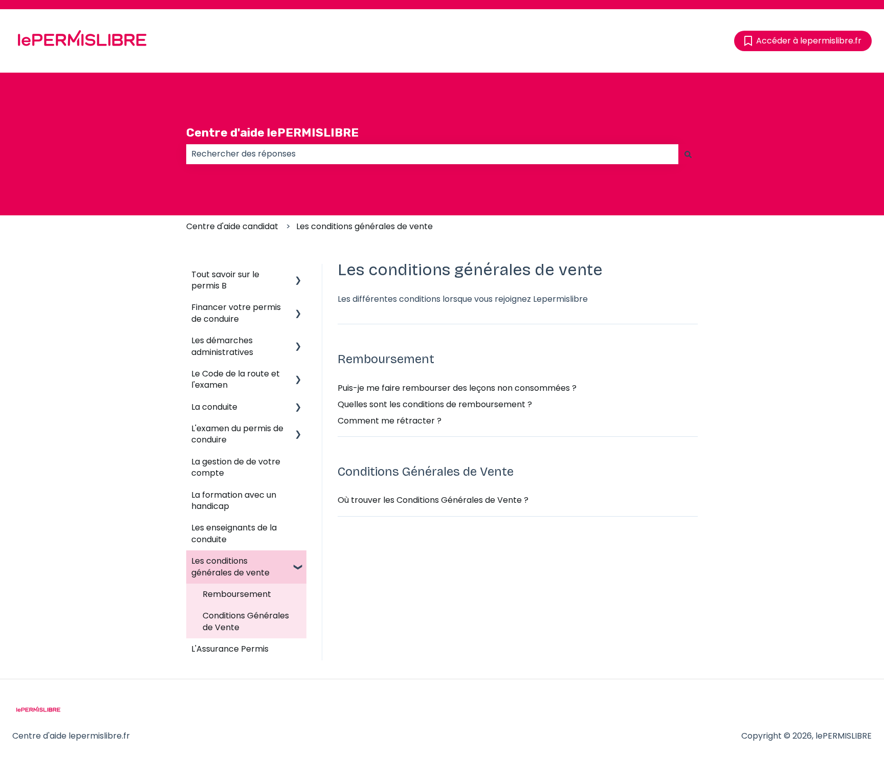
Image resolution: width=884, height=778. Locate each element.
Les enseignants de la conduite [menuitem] (234, 533)
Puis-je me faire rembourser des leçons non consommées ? (457, 388)
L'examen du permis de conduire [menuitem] (237, 434)
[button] (298, 275)
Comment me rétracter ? (389, 421)
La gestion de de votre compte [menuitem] (235, 467)
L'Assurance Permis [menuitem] (230, 649)
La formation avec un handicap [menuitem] (233, 500)
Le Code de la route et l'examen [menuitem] (235, 379)
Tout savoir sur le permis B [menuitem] (225, 280)
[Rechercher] (688, 154)
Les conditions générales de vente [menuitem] (230, 566)
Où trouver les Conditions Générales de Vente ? (433, 500)
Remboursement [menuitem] (237, 594)
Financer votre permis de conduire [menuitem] (236, 312)
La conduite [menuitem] (214, 407)
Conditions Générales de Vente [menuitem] (246, 621)
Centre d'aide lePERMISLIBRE (272, 132)
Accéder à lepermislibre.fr (808, 41)
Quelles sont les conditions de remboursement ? (435, 404)
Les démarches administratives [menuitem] (222, 346)
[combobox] (432, 154)
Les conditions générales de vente (364, 226)
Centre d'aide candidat (232, 226)
